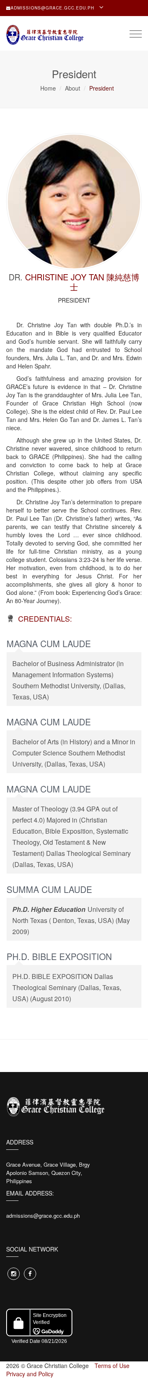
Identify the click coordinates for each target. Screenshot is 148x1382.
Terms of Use (112, 1365)
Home (48, 88)
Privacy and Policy (29, 1374)
